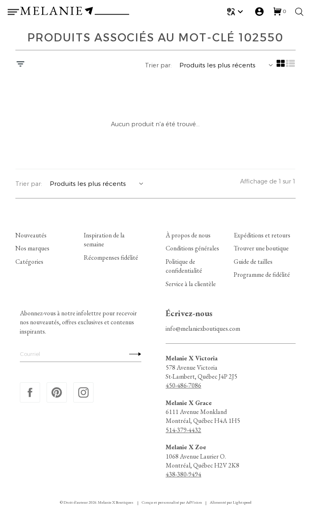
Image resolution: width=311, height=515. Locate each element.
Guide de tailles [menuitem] (253, 261)
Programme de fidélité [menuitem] (262, 274)
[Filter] (20, 65)
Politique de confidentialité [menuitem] (184, 266)
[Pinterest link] (57, 392)
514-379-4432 (183, 430)
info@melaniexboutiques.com (203, 328)
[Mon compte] (259, 11)
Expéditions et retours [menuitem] (262, 235)
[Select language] (236, 11)
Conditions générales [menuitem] (192, 248)
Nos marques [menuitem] (32, 248)
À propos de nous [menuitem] (188, 235)
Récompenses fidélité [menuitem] (111, 257)
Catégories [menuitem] (29, 261)
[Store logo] (74, 11)
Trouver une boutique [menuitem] (261, 248)
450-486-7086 (183, 385)
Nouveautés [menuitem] (31, 235)
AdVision (194, 502)
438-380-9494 (183, 474)
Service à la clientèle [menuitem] (191, 283)
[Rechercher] (299, 12)
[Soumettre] (133, 353)
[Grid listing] (281, 66)
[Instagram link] (83, 392)
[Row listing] (290, 66)
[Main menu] (13, 12)
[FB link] (30, 392)
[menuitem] (236, 11)
